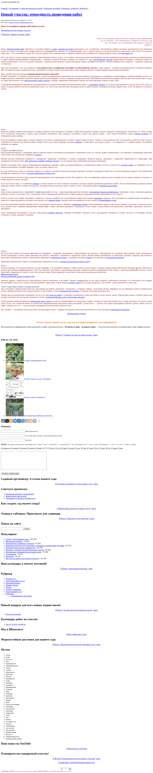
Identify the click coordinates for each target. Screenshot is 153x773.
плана (55, 49)
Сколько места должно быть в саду (74, 262)
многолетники (10, 698)
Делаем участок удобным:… (35, 397)
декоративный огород (12, 665)
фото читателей (10, 730)
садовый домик (54, 200)
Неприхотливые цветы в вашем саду (21, 548)
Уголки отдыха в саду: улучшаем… (38, 379)
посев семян (9, 710)
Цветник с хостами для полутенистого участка (25, 550)
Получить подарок (13, 614)
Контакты (84, 8)
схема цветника (10, 725)
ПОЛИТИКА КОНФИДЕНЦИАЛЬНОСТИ (77, 763)
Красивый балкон (13, 583)
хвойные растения (11, 732)
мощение (8, 700)
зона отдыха (9, 674)
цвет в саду (9, 734)
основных (51, 213)
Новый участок (14, 22)
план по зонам (55, 295)
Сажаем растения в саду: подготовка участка (65, 297)
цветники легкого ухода (12, 736)
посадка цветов (10, 708)
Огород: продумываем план (35, 361)
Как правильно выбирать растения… (39, 416)
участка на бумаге (66, 49)
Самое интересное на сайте (31, 8)
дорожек (59, 213)
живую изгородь (141, 134)
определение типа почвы (40, 301)
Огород (9, 587)
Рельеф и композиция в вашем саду (41, 173)
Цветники (10, 594)
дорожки (8, 670)
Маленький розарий (14, 541)
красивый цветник (11, 687)
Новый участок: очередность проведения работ (41, 14)
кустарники (9, 689)
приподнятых (106, 200)
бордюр (8, 655)
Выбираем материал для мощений (20, 494)
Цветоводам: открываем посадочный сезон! (23, 552)
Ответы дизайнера (13, 590)
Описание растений (52, 8)
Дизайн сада (11, 579)
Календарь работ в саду (15, 581)
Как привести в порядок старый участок (42, 161)
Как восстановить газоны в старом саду (18, 276)
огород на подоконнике (12, 704)
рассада (8, 715)
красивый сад (127, 53)
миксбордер (9, 695)
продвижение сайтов (55, 771)
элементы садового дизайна (14, 738)
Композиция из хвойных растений (20, 543)
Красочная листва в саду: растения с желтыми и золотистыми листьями (35, 546)
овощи (7, 702)
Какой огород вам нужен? (16, 496)
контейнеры (9, 683)
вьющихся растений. (115, 258)
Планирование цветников (21, 596)
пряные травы (10, 713)
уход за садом (10, 728)
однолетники (9, 706)
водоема (36, 184)
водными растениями (108, 186)
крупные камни (127, 165)
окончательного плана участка (37, 80)
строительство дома (15, 49)
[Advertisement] (19, 111)
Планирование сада (26, 22)
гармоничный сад (11, 663)
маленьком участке (97, 85)
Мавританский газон (9, 274)
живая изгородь (10, 672)
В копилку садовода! (69, 8)
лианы (7, 691)
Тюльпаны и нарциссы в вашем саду (21, 498)
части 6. (38, 155)
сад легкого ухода (11, 721)
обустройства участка (103, 59)
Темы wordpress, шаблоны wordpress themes (26, 771)
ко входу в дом (74, 283)
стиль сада (9, 723)
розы (7, 717)
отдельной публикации (120, 310)
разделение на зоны (59, 258)
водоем (8, 657)
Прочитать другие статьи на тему (16, 30)
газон (7, 661)
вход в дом (9, 659)
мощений (98, 198)
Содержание (14, 8)
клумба (8, 680)
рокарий (8, 719)
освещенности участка (69, 291)
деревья (79, 142)
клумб (114, 200)
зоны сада (8, 676)
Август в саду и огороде (16, 624)
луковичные (9, 693)
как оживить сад (10, 678)
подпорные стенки (79, 204)
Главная (4, 8)
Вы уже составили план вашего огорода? (22, 558)
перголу (89, 258)
